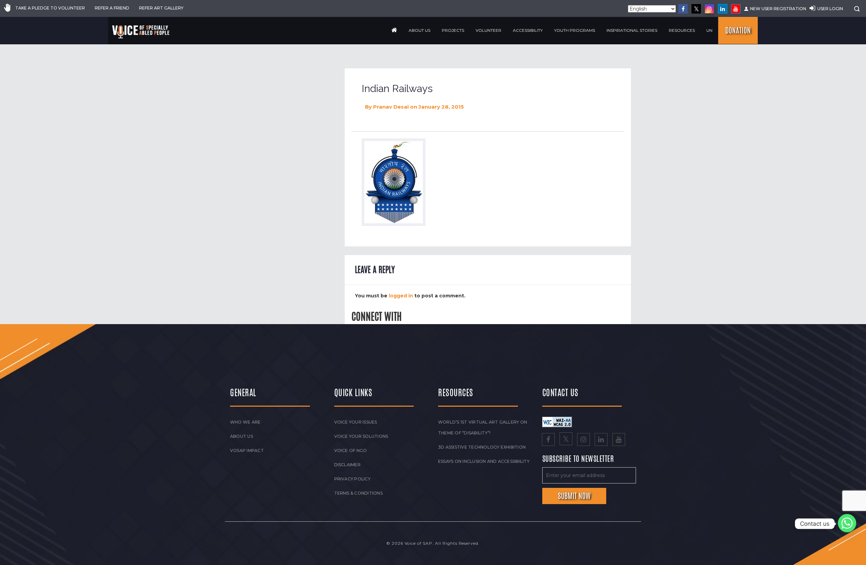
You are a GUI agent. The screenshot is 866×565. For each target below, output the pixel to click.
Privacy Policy (352, 478)
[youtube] (736, 9)
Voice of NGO (350, 450)
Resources (682, 30)
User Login (830, 8)
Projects (453, 30)
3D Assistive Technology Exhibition (482, 447)
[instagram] (709, 9)
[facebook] (683, 9)
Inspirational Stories (632, 30)
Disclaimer (347, 464)
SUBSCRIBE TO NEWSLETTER (578, 459)
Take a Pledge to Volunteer (50, 7)
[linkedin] (722, 9)
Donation (738, 30)
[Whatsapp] (847, 524)
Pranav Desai (391, 107)
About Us (419, 30)
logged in (401, 296)
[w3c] (557, 422)
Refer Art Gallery (161, 7)
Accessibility (528, 30)
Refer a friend (112, 7)
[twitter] (696, 9)
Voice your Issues (355, 422)
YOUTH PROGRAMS (574, 30)
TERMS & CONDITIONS (358, 493)
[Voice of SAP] (141, 32)
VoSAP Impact (247, 450)
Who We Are (245, 422)
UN (709, 30)
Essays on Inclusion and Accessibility (483, 461)
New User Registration (778, 8)
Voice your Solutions (361, 436)
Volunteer (488, 30)
